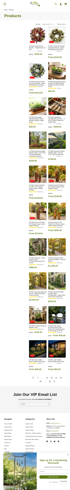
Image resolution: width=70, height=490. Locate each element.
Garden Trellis (29, 423)
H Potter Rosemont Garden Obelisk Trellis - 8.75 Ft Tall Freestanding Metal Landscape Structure (37, 153)
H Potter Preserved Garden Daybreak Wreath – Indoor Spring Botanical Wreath (56, 47)
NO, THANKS (53, 482)
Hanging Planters (30, 445)
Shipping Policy (8, 430)
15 (40, 381)
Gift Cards (7, 452)
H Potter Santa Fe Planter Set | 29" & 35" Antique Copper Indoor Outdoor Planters (37, 187)
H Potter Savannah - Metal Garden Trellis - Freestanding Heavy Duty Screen (37, 260)
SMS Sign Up (7, 436)
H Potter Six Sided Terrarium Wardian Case (37, 326)
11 (47, 378)
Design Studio (8, 439)
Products (11, 10)
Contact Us (7, 442)
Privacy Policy (8, 427)
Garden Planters (29, 448)
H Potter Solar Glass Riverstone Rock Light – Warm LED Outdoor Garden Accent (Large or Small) (56, 328)
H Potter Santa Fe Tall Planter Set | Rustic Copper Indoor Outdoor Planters (56, 224)
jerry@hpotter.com (55, 423)
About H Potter (8, 423)
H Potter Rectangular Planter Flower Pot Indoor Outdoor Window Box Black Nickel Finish (57, 84)
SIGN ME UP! (53, 477)
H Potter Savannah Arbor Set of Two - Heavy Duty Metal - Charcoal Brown (38, 293)
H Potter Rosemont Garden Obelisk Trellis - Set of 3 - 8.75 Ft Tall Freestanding (56, 152)
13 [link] (56, 378)
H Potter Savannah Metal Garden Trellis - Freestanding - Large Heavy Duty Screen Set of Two (56, 294)
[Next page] (54, 381)
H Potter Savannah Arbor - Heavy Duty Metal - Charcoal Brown (57, 259)
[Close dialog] (68, 454)
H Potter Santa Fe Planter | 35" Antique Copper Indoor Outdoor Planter (37, 224)
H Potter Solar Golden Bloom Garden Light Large (37, 360)
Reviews (6, 445)
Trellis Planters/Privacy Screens (33, 436)
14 (61, 378)
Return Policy (7, 433)
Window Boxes (29, 452)
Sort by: (38, 24)
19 (50, 381)
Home (6, 10)
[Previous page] (33, 378)
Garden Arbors (29, 427)
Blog (5, 448)
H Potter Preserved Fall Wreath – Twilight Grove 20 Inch (37, 47)
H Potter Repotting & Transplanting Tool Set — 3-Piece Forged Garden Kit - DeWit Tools (56, 119)
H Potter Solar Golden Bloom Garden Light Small (56, 360)
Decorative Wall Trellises (31, 439)
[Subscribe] (48, 404)
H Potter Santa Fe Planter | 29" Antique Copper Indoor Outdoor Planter (56, 186)
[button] (5, 4)
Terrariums (28, 442)
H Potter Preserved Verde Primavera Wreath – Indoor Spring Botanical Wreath (37, 83)
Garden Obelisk (29, 430)
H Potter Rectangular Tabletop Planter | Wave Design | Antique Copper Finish (36, 119)
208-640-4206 (55, 431)
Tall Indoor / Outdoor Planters (33, 433)
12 (52, 378)
